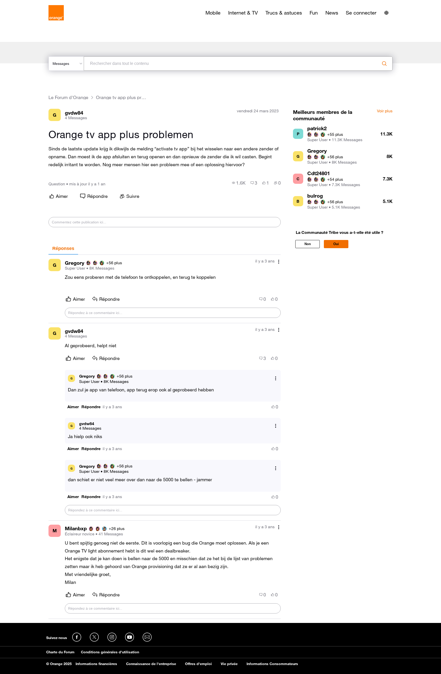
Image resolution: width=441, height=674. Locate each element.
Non (307, 244)
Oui (336, 244)
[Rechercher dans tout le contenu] (384, 63)
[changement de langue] (386, 13)
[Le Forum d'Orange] (56, 13)
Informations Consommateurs (272, 663)
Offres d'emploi (198, 663)
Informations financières (96, 663)
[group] (239, 182)
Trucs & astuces (283, 13)
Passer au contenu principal (27, 4)
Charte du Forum (60, 652)
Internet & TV (243, 13)
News (331, 13)
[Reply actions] (276, 378)
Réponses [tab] (63, 248)
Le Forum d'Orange (68, 97)
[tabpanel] (164, 437)
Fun (314, 13)
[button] (73, 407)
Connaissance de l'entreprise (151, 663)
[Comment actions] (279, 261)
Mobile (212, 13)
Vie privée (229, 663)
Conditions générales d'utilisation (110, 652)
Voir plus (385, 111)
